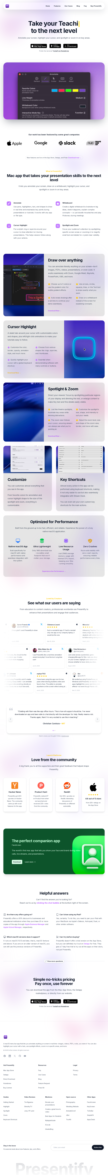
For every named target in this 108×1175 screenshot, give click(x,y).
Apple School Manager (12, 927)
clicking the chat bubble (48, 903)
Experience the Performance (54, 571)
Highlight (6, 1106)
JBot (67, 1115)
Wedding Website (72, 1106)
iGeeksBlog (49, 1129)
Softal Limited (12, 1050)
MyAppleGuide (50, 1120)
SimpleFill (90, 1115)
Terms (75, 1075)
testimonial (65, 736)
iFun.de (47, 1125)
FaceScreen (91, 1102)
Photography (70, 1102)
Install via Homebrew (61, 51)
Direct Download (9, 1079)
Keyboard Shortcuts (10, 1119)
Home (48, 6)
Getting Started (8, 1102)
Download (17, 862)
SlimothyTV (28, 1106)
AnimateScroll (71, 1111)
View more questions (55, 961)
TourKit (68, 1119)
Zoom (5, 1115)
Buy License (7, 1088)
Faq (85, 6)
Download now (74, 158)
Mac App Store (8, 1070)
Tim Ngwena (28, 1102)
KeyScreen (91, 1106)
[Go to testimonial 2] (54, 730)
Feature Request (44, 1083)
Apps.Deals (91, 1119)
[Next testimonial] (97, 719)
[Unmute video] (101, 116)
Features (57, 6)
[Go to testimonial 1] (53, 730)
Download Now (54, 311)
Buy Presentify (96, 6)
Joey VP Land (29, 1111)
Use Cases (69, 6)
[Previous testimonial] (10, 719)
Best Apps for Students (53, 1116)
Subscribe (98, 1147)
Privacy (75, 1070)
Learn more (29, 862)
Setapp (87, 944)
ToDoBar (90, 1111)
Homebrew (7, 1083)
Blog (78, 6)
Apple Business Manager (35, 924)
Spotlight (6, 1111)
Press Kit (41, 1088)
